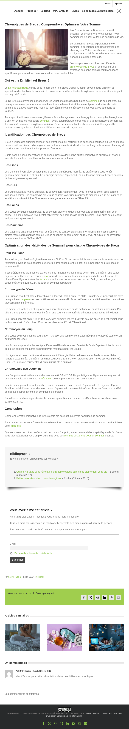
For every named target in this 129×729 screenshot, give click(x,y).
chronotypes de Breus (82, 66)
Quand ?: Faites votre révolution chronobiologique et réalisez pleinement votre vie (61, 471)
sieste (45, 276)
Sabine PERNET (15, 577)
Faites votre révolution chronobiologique (38, 478)
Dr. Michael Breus (18, 87)
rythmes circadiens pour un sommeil (84, 435)
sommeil (94, 101)
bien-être (16, 426)
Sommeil (40, 577)
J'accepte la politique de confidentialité (33, 553)
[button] (119, 11)
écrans (44, 279)
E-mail (13, 544)
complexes (26, 299)
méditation (46, 378)
